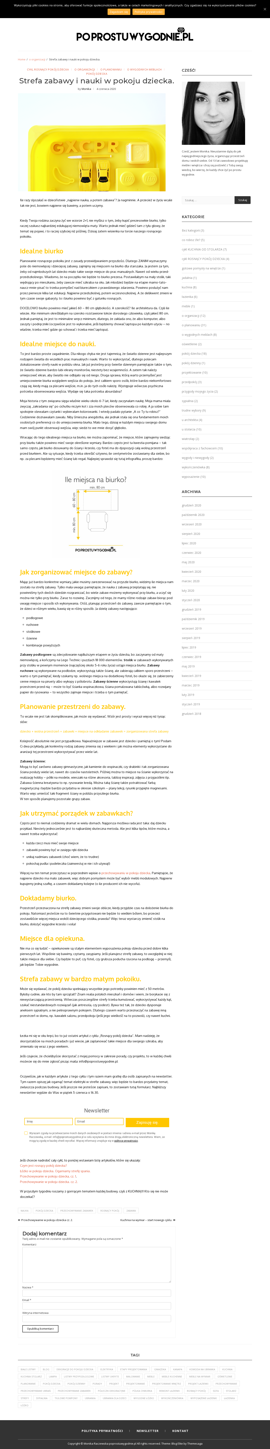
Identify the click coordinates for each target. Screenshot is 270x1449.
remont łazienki (169, 1390)
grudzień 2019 (191, 609)
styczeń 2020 (191, 600)
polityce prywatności (126, 1140)
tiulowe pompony (66, 1398)
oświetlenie (189, 344)
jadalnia (187, 278)
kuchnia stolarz (31, 1376)
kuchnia (187, 287)
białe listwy (28, 1369)
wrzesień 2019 (192, 628)
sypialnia (187, 401)
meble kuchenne (172, 1376)
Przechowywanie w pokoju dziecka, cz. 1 (48, 1176)
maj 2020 (188, 562)
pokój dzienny (191, 363)
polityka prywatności (102, 1431)
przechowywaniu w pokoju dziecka (125, 873)
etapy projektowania (133, 1369)
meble (186, 306)
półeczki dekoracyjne (111, 1390)
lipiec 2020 (189, 543)
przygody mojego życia (197, 391)
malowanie (133, 1376)
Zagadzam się (119, 11)
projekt (114, 1383)
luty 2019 (188, 695)
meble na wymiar (199, 1376)
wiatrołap (188, 439)
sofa (216, 1390)
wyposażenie (191, 477)
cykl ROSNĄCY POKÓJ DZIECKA (48, 69)
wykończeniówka (193, 467)
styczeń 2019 (191, 704)
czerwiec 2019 (191, 657)
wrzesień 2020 (192, 524)
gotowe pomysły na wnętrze (201, 268)
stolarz (231, 1390)
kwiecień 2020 (191, 572)
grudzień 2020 (191, 505)
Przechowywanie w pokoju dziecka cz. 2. (47, 1220)
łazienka (187, 297)
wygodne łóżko (144, 1398)
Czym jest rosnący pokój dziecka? (43, 1166)
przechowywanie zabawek (76, 1210)
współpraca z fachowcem (199, 448)
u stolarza (188, 429)
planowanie (28, 1383)
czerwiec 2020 (191, 553)
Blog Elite (177, 1443)
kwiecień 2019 (191, 676)
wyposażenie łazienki (203, 1398)
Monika (86, 89)
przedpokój (189, 382)
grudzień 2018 (191, 714)
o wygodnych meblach (144, 69)
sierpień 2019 (191, 638)
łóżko (24, 1405)
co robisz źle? (191, 240)
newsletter (148, 1431)
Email (26, 1300)
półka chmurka (142, 1390)
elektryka (106, 1369)
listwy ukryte (110, 1376)
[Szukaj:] (208, 200)
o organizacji (84, 69)
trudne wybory (191, 410)
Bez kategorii (191, 230)
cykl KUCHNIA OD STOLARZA (202, 249)
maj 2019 (188, 666)
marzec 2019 (191, 685)
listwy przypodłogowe (79, 1376)
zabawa (131, 1210)
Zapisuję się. (147, 1122)
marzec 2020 (191, 581)
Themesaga (194, 1443)
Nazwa (27, 1287)
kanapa (177, 1369)
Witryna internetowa (35, 1313)
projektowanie (191, 372)
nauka (24, 1210)
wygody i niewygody (195, 458)
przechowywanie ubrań (36, 1390)
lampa (53, 1376)
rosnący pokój (109, 1210)
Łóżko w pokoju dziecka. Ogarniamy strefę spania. (55, 1171)
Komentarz (29, 1244)
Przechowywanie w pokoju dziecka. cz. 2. (49, 1182)
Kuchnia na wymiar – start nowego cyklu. (146, 1220)
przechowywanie (226, 1383)
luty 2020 (188, 591)
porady (97, 1383)
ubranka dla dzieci (114, 1398)
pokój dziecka (96, 74)
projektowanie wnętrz (166, 1383)
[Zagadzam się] (265, 9)
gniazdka (160, 1369)
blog (46, 1369)
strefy (25, 1398)
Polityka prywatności (149, 11)
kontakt (180, 1431)
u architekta (190, 420)
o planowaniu (111, 69)
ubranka (90, 1398)
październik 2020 (193, 515)
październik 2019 (193, 619)
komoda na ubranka (202, 1369)
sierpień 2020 (191, 534)
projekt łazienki (198, 1383)
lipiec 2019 (189, 647)
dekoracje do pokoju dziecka (75, 1369)
